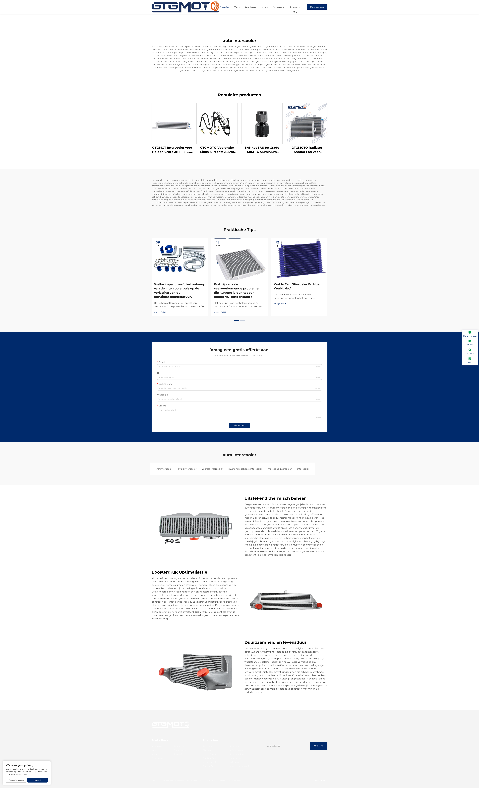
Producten (224, 7)
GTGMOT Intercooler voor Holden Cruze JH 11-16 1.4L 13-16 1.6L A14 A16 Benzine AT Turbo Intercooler (172, 150)
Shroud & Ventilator (212, 754)
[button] (236, 320)
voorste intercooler (212, 469)
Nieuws (264, 7)
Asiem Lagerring (210, 762)
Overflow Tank (209, 758)
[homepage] (186, 7)
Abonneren (318, 746)
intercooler (303, 469)
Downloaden (250, 7)
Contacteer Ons (295, 7)
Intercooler (235, 746)
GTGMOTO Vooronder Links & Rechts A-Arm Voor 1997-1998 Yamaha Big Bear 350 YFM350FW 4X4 (217, 150)
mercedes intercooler (280, 469)
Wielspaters (235, 762)
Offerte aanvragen (317, 7)
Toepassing (278, 7)
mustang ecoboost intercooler (245, 469)
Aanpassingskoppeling (240, 766)
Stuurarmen (235, 758)
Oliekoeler (207, 750)
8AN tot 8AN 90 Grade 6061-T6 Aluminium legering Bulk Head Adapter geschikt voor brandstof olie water (262, 150)
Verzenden (239, 425)
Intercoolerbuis (237, 754)
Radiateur (207, 746)
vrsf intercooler (164, 469)
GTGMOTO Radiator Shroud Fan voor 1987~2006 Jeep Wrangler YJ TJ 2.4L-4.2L (307, 150)
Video (237, 7)
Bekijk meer (160, 312)
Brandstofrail (208, 766)
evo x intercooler (187, 469)
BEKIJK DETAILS (172, 123)
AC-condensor (236, 750)
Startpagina (157, 746)
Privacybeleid (237, 780)
